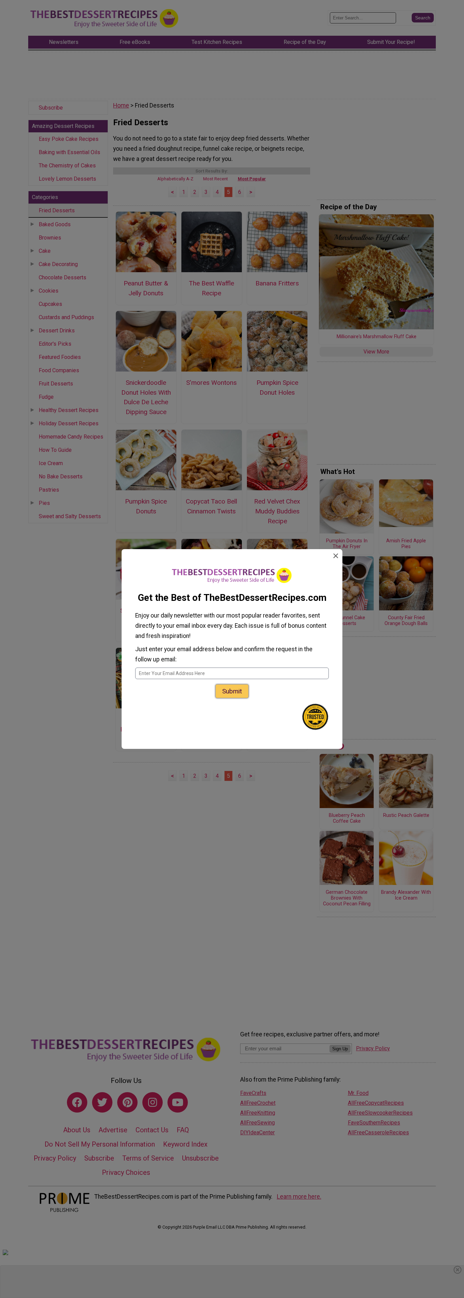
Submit (232, 691)
